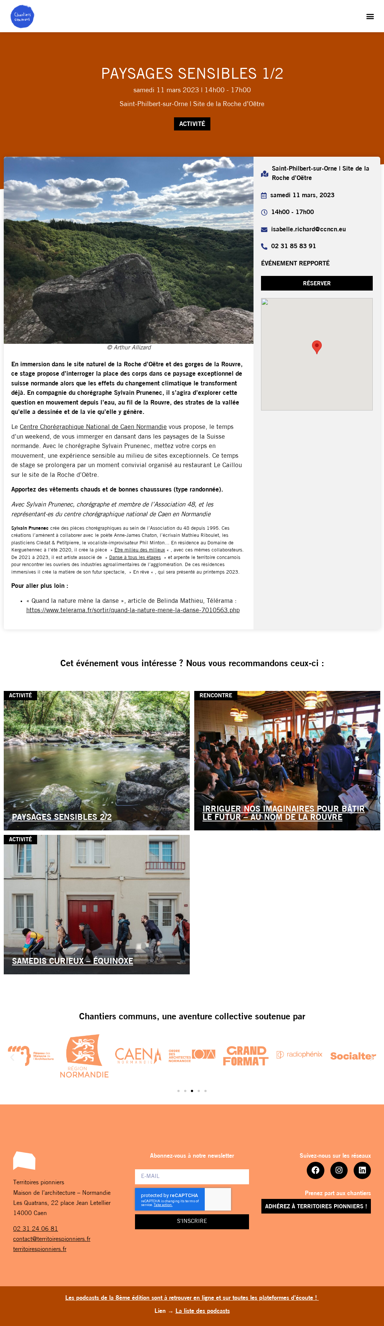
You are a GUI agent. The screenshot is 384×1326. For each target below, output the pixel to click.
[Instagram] (339, 1170)
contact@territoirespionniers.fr (51, 1239)
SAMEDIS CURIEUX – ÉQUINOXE (72, 961)
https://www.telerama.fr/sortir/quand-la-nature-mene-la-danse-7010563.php (133, 610)
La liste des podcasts (203, 1311)
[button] (370, 16)
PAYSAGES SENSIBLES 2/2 (62, 818)
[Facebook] (315, 1170)
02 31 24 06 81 (35, 1229)
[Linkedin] (362, 1170)
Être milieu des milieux (139, 550)
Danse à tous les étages (135, 557)
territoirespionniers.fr (39, 1250)
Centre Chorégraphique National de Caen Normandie (93, 427)
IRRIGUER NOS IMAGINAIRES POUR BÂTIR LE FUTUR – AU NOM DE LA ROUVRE (283, 813)
